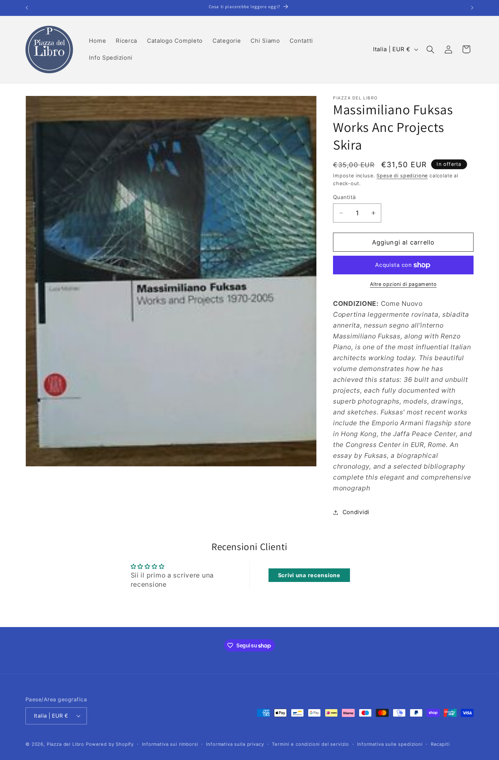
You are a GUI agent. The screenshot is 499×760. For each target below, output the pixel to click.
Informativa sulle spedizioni (390, 743)
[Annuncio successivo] (472, 8)
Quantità (344, 197)
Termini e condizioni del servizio (310, 743)
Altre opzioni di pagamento (403, 284)
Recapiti (440, 743)
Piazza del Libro (65, 743)
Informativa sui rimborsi (170, 743)
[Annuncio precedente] (26, 8)
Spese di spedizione (402, 175)
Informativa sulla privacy (235, 743)
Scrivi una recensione (309, 575)
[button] (430, 49)
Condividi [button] (356, 512)
